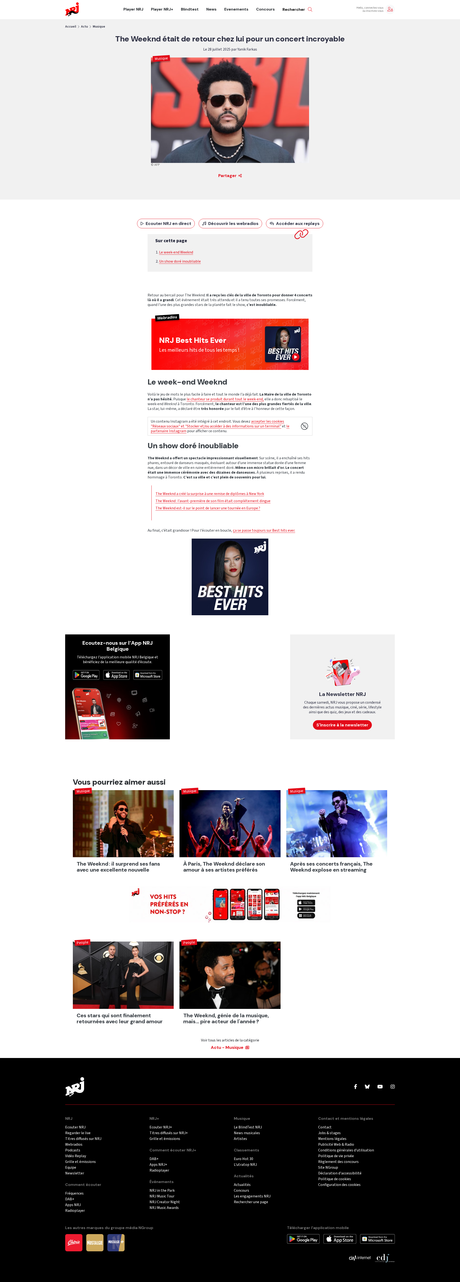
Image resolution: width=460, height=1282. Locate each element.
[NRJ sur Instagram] (393, 1087)
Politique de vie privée (336, 1156)
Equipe (70, 1167)
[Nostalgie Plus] (116, 1242)
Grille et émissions (80, 1161)
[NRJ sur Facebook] (355, 1087)
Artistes (240, 1138)
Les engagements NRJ (252, 1196)
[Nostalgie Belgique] (95, 1242)
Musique (99, 26)
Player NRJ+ (162, 9)
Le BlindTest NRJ (248, 1127)
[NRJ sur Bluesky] (367, 1087)
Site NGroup (328, 1167)
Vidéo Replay (75, 1156)
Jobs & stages (329, 1133)
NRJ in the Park (162, 1190)
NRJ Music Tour (162, 1196)
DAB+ (69, 1199)
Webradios (73, 1144)
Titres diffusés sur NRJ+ (169, 1133)
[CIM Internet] (360, 1257)
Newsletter (74, 1173)
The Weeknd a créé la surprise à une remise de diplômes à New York (209, 493)
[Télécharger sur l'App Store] (116, 674)
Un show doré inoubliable (180, 261)
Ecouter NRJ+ (161, 1127)
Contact (325, 1127)
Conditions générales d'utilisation (346, 1150)
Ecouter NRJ (75, 1127)
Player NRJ (133, 9)
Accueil (70, 26)
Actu (84, 26)
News (211, 9)
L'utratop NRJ (245, 1164)
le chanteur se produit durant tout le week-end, (225, 399)
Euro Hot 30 (243, 1158)
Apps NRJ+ (158, 1164)
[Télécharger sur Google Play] (86, 674)
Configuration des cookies (339, 1184)
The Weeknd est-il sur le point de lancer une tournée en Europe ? (207, 508)
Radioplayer (75, 1210)
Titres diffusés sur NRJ (83, 1138)
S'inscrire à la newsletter (342, 725)
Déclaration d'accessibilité (340, 1173)
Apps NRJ (73, 1204)
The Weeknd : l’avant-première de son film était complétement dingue (212, 501)
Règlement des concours (338, 1161)
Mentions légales (332, 1138)
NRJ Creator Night (165, 1202)
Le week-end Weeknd (176, 252)
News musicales (247, 1133)
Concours (265, 9)
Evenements (236, 9)
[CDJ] (384, 1257)
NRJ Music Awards (164, 1207)
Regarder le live (78, 1133)
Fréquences (74, 1193)
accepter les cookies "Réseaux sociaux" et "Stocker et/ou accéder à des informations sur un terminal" (217, 424)
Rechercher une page (251, 1202)
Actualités (242, 1184)
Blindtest (190, 9)
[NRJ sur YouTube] (380, 1087)
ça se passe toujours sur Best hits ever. (264, 530)
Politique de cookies (334, 1179)
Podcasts (72, 1150)
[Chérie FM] (73, 1242)
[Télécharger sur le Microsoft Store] (147, 674)
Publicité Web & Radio (336, 1144)
